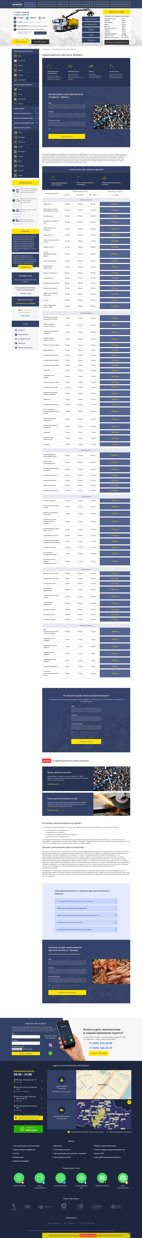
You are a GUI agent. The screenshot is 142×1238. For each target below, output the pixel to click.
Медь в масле (47, 235)
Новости (21, 330)
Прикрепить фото (18, 1047)
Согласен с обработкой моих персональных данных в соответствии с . (65, 130)
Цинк (20, 161)
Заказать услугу (53, 784)
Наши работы (23, 334)
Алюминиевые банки (50, 387)
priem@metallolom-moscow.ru (32, 22)
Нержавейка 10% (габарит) (49, 639)
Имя (49, 103)
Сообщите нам (25, 267)
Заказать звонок (21, 42)
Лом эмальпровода (50, 261)
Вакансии (21, 343)
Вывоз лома (108, 36)
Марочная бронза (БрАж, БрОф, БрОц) (49, 455)
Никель (20, 156)
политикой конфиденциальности (68, 131)
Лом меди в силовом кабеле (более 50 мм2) (50, 210)
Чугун (20, 94)
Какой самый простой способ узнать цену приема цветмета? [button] (78, 915)
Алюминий (108, 22)
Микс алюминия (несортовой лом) (49, 325)
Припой (20, 171)
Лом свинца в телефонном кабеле (50, 553)
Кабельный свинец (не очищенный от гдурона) (51, 541)
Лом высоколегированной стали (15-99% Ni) (50, 631)
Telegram (33, 18)
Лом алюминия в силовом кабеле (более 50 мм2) (51, 411)
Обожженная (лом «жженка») (49, 229)
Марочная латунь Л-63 (51, 573)
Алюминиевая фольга (50, 404)
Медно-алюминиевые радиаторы (50, 294)
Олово (20, 175)
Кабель (107, 21)
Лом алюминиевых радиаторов (49, 419)
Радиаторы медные (50, 288)
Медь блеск (47, 204)
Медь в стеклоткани (50, 273)
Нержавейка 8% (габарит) (48, 653)
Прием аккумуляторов (22, 113)
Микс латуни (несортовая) (47, 589)
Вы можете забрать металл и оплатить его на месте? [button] (75, 901)
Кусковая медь (48, 216)
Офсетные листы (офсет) (51, 345)
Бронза (107, 26)
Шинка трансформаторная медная (50, 254)
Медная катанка (48, 247)
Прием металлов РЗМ (22, 128)
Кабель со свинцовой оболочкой (50, 513)
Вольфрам (21, 137)
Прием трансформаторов (23, 118)
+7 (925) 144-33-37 (21, 15)
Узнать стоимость (25, 1053)
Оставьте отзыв (25, 293)
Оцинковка (21, 99)
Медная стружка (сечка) (51, 283)
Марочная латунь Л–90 (51, 578)
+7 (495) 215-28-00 (21, 12)
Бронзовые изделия (50, 475)
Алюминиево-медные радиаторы (50, 426)
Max (44, 18)
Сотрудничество (24, 339)
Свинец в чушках (49, 500)
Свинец (107, 32)
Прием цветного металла (23, 51)
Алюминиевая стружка (51, 360)
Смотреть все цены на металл (117, 42)
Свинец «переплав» (50, 547)
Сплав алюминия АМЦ (51, 382)
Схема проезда (40, 33)
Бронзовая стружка (49, 480)
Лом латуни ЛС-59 (49, 583)
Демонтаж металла (111, 38)
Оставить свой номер (98, 1053)
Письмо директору (25, 348)
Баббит (20, 147)
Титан (20, 132)
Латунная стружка (49, 609)
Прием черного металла (23, 85)
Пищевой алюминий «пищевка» (50, 332)
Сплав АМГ (47, 370)
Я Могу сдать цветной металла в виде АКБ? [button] (72, 908)
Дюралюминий (48, 350)
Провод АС (47, 399)
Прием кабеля (19, 108)
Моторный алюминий (51, 365)
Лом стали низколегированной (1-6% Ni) (51, 673)
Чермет (20, 104)
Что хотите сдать (54, 120)
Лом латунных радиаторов (48, 603)
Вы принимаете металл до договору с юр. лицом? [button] (74, 929)
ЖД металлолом (110, 28)
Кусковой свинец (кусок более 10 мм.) (51, 529)
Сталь (20, 89)
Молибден (21, 151)
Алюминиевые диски (50, 355)
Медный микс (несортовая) (48, 267)
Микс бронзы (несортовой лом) (49, 462)
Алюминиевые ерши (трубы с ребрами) (50, 393)
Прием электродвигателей (24, 123)
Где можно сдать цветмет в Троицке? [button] (69, 922)
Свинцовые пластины (50, 535)
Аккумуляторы (109, 19)
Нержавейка (22, 80)
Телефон (51, 112)
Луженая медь (48, 278)
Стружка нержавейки (50, 666)
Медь (106, 24)
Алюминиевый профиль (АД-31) (48, 339)
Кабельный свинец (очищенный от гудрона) (49, 521)
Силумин (21, 166)
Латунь (107, 30)
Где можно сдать (40, 42)
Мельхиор (21, 142)
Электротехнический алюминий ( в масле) (50, 318)
